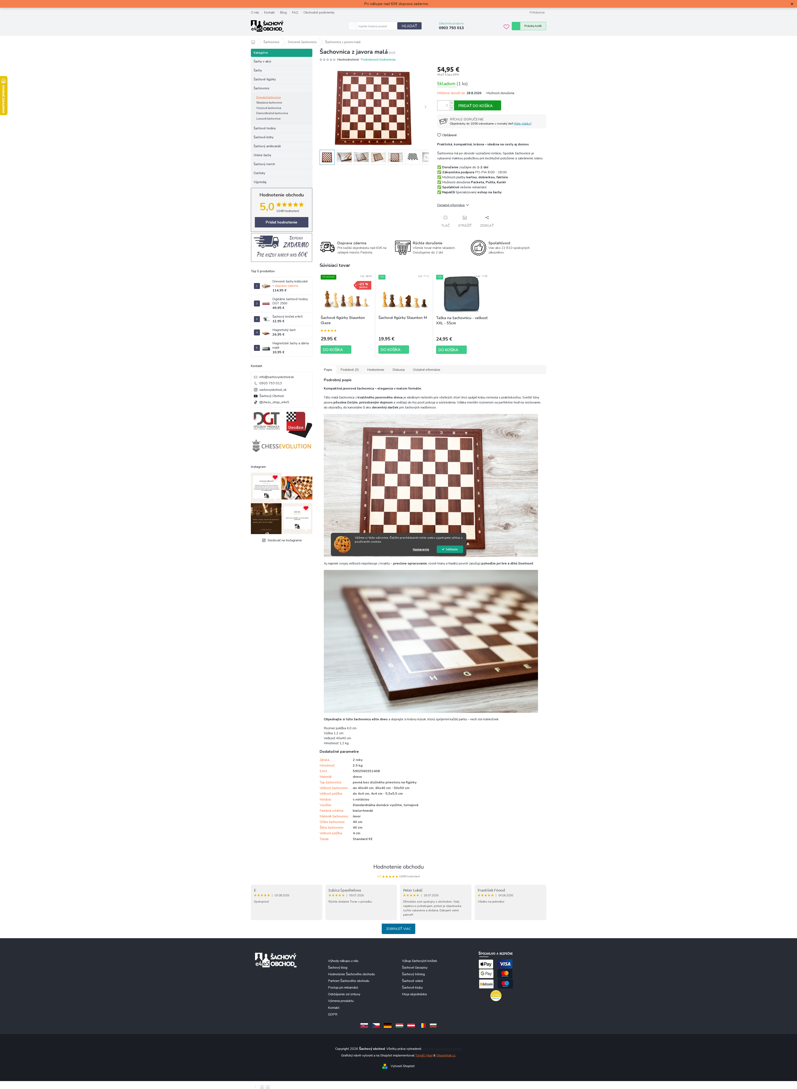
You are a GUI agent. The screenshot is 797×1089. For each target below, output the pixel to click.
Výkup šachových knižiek (419, 961)
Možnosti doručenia (500, 93)
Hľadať (409, 26)
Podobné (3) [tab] (349, 369)
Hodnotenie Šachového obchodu (351, 974)
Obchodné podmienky (319, 12)
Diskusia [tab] (399, 369)
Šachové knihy (264, 137)
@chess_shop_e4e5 (274, 402)
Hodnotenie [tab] (375, 369)
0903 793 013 (270, 383)
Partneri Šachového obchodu (348, 981)
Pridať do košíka (475, 105)
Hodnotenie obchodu (398, 866)
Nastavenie (421, 549)
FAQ (295, 12)
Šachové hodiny (265, 128)
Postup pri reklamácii (343, 987)
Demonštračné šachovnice (272, 113)
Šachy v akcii (262, 61)
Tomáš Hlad (424, 1055)
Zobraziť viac (398, 929)
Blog (283, 12)
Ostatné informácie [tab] (426, 369)
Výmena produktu (341, 1001)
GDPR (332, 1014)
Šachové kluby (412, 987)
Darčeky (259, 173)
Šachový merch (264, 164)
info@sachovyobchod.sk (276, 377)
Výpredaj (260, 182)
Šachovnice (261, 88)
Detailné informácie (451, 205)
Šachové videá (412, 981)
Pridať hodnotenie (281, 222)
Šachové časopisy (415, 967)
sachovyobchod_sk (273, 389)
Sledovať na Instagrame (285, 540)
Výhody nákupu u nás (343, 961)
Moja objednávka (414, 994)
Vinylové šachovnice (268, 108)
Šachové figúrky (265, 79)
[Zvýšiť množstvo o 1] (452, 103)
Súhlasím (452, 549)
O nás (255, 12)
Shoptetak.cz (446, 1055)
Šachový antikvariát (267, 146)
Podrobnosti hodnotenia (378, 59)
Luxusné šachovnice (268, 119)
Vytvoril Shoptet (403, 1066)
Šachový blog (337, 967)
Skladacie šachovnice (269, 103)
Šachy (258, 70)
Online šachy (262, 155)
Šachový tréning (413, 974)
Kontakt (269, 12)
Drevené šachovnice (268, 97)
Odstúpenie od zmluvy (344, 994)
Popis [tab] (328, 369)
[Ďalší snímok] (425, 107)
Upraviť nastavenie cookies (442, 1049)
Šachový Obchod (271, 396)
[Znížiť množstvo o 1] (452, 107)
